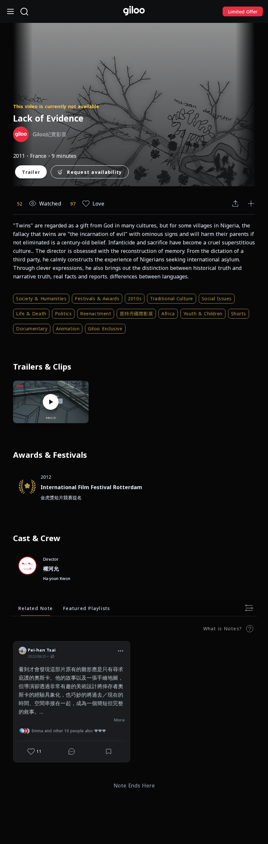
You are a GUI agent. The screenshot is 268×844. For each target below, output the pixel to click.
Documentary (31, 328)
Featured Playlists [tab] (86, 608)
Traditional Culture (171, 298)
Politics (63, 313)
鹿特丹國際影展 (136, 313)
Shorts (238, 313)
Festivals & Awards (97, 298)
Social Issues (217, 298)
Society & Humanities (41, 298)
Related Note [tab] (35, 608)
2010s (135, 298)
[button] (121, 651)
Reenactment (95, 313)
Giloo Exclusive (105, 328)
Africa (168, 313)
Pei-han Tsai (42, 650)
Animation (67, 328)
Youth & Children (203, 313)
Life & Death (31, 313)
